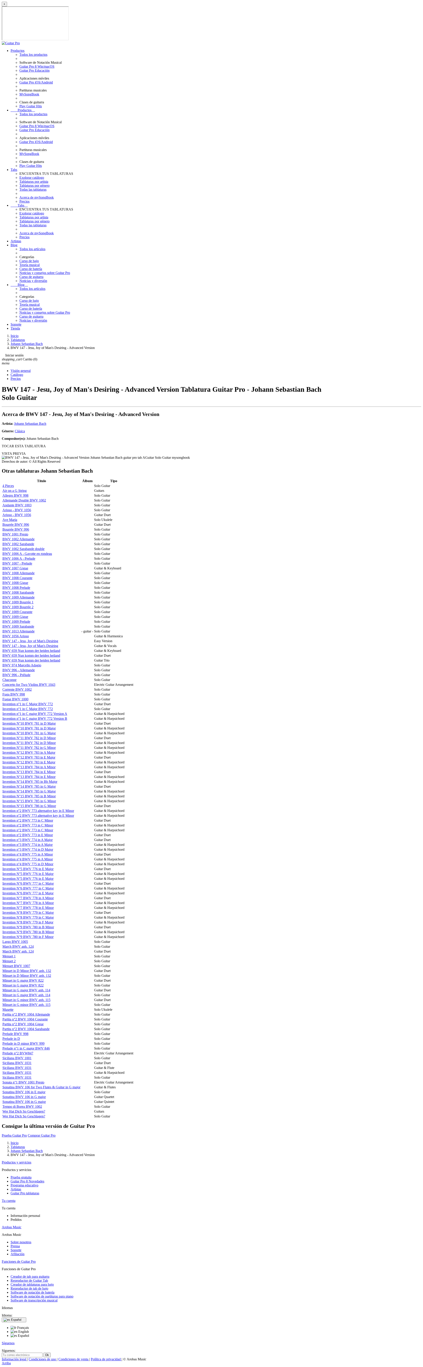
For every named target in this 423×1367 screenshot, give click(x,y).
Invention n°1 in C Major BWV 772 (27, 704)
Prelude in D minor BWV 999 (23, 1043)
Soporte (16, 324)
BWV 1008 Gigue (15, 583)
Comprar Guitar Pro (42, 1135)
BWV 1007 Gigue (15, 568)
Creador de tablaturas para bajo (32, 1284)
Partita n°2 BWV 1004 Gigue (23, 1024)
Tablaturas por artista (33, 181)
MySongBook (29, 94)
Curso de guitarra (31, 277)
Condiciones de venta (73, 1359)
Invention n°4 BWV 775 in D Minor (27, 864)
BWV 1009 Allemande (18, 597)
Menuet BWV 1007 (16, 966)
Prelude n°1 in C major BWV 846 (26, 1048)
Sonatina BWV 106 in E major (23, 1092)
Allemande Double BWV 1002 (24, 500)
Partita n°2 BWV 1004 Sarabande (26, 1029)
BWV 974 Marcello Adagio (21, 665)
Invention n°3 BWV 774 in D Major (27, 849)
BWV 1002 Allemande (18, 539)
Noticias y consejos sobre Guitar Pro (44, 273)
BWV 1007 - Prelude (17, 563)
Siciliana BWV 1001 (17, 1058)
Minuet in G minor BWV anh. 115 (26, 1000)
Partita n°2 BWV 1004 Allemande (26, 1014)
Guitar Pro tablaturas (25, 1193)
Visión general (21, 371)
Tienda (15, 328)
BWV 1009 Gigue (15, 617)
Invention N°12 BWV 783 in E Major (28, 757)
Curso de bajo (29, 261)
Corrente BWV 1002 (17, 689)
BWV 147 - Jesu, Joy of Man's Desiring (30, 641)
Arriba (6, 1363)
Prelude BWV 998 (15, 1034)
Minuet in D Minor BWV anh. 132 (26, 971)
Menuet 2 (9, 961)
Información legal (14, 1359)
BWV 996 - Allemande (18, 670)
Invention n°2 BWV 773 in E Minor (27, 835)
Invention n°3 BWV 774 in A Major (27, 840)
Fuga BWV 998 (13, 694)
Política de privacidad (106, 1359)
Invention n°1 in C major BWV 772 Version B (34, 718)
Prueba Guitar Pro (14, 1135)
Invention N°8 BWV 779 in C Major (28, 912)
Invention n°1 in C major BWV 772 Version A (34, 714)
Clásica (20, 431)
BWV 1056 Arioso (15, 636)
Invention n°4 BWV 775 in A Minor (27, 854)
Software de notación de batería (32, 1292)
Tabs (14, 170)
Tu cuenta (8, 1201)
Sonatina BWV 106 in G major (24, 1097)
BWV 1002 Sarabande (18, 544)
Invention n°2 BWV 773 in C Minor (27, 820)
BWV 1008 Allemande (18, 573)
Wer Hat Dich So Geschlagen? (23, 1111)
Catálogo (17, 375)
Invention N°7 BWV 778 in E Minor (28, 908)
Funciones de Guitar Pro (19, 1261)
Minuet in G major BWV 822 (23, 980)
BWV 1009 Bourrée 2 (17, 607)
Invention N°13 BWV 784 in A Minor (29, 767)
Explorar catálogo (31, 177)
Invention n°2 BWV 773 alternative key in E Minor (38, 811)
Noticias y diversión (33, 281)
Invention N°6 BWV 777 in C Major (28, 883)
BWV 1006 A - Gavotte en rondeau (27, 554)
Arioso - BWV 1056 (16, 510)
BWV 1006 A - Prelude (18, 558)
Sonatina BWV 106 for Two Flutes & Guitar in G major (41, 1087)
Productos (17, 50)
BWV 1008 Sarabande (18, 592)
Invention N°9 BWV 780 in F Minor (28, 937)
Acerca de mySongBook (36, 197)
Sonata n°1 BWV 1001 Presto (23, 1082)
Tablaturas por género (34, 185)
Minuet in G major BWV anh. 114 (26, 990)
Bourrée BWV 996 (15, 524)
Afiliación (17, 1254)
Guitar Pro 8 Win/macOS (36, 66)
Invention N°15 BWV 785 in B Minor (29, 796)
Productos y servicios (16, 1162)
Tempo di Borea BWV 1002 (22, 1106)
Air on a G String (14, 490)
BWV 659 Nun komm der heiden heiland (31, 651)
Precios (24, 201)
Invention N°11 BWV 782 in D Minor (29, 738)
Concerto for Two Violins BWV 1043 (28, 684)
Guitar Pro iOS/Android (36, 82)
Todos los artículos (32, 249)
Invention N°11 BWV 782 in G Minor (29, 748)
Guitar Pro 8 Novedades (27, 1181)
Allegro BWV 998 (15, 495)
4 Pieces (8, 486)
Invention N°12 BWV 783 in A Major (28, 752)
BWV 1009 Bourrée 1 (17, 602)
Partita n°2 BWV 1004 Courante (25, 1019)
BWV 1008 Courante (17, 578)
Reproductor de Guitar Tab (29, 1280)
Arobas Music (11, 1227)
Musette (7, 1009)
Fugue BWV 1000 (15, 699)
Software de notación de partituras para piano (42, 1296)
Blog (14, 245)
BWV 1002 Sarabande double (23, 549)
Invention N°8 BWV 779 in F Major (27, 922)
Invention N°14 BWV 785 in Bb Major (29, 781)
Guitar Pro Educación (34, 70)
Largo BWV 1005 (15, 942)
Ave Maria (9, 520)
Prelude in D (11, 1039)
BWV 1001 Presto (15, 534)
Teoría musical (29, 265)
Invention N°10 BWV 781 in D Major (29, 723)
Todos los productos (33, 54)
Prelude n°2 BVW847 (17, 1053)
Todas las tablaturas (32, 189)
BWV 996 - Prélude (16, 675)
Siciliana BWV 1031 (17, 1063)
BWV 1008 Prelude (16, 587)
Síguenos (8, 1343)
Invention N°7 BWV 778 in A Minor (28, 898)
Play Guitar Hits (30, 106)
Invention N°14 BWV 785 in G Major (29, 786)
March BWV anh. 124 (18, 946)
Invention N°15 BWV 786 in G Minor (29, 806)
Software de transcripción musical (34, 1300)
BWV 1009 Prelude (16, 621)
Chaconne (9, 680)
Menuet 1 (9, 956)
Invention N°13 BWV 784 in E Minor (29, 772)
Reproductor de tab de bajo (29, 1288)
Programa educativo (24, 1185)
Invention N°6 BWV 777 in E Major (28, 893)
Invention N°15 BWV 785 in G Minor (29, 801)
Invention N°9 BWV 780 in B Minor (28, 927)
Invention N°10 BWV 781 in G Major (29, 733)
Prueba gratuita (21, 1177)
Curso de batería (30, 269)
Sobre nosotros (21, 1242)
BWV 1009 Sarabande (18, 626)
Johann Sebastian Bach (30, 423)
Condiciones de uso (43, 1359)
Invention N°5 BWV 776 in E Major (28, 869)
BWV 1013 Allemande (18, 631)
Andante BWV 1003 (17, 505)
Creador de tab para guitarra (30, 1276)
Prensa (15, 1246)
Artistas (16, 241)
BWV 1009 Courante (17, 612)
